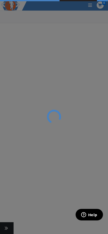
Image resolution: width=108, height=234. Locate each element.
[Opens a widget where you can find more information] (89, 215)
